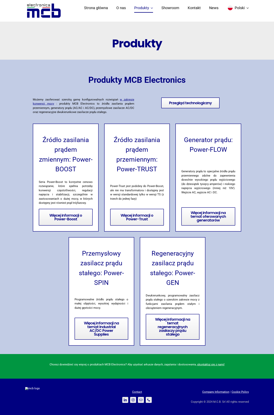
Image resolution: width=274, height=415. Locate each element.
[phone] (149, 400)
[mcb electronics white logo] (32, 388)
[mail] (141, 400)
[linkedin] (125, 400)
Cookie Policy (240, 392)
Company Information (215, 392)
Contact (137, 392)
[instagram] (133, 400)
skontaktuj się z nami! (211, 364)
